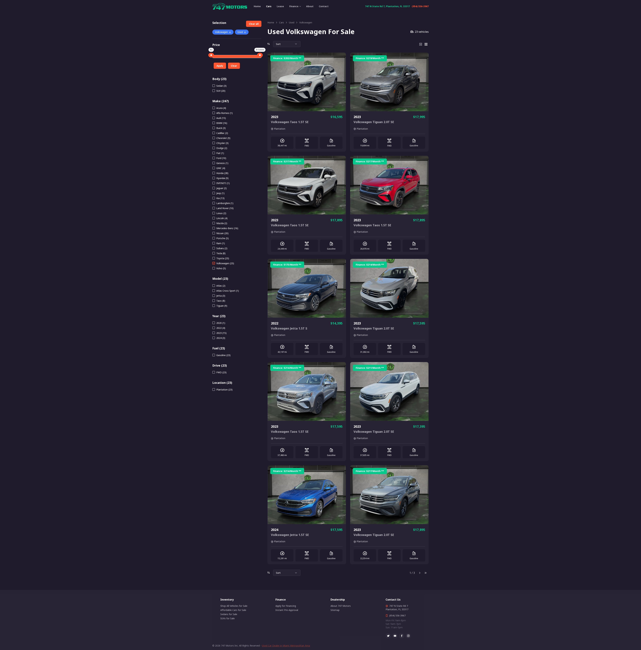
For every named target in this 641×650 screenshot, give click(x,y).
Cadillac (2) (222, 133)
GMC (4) (220, 168)
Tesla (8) (221, 253)
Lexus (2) (221, 213)
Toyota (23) (222, 258)
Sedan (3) (221, 85)
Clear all (254, 23)
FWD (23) (221, 372)
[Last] (425, 573)
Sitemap (335, 610)
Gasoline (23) (223, 355)
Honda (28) (222, 173)
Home (257, 6)
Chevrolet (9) (223, 138)
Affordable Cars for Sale (233, 610)
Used (240, 32)
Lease (280, 6)
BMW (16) (221, 123)
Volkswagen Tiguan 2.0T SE (374, 122)
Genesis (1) (222, 163)
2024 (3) (220, 338)
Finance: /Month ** (287, 58)
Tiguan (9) (221, 305)
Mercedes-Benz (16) (227, 228)
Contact (324, 6)
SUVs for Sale (227, 618)
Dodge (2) (221, 148)
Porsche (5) (222, 238)
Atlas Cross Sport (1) (227, 290)
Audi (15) (221, 118)
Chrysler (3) (222, 143)
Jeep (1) (220, 193)
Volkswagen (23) (225, 263)
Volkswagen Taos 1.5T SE (290, 122)
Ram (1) (220, 243)
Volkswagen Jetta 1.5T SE (290, 535)
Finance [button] (293, 6)
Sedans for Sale (228, 614)
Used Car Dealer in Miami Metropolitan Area (286, 645)
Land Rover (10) (225, 208)
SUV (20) (220, 90)
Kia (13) (220, 198)
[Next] (419, 573)
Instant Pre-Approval (286, 610)
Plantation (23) (224, 389)
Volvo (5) (221, 268)
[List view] (420, 44)
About (309, 6)
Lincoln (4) (222, 218)
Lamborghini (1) (224, 203)
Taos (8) (220, 300)
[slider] (211, 55)
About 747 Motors (341, 605)
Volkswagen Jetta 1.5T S (289, 328)
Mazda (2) (221, 223)
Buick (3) (221, 128)
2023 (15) (221, 333)
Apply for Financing (285, 605)
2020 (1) (220, 322)
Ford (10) (221, 158)
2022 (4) (220, 328)
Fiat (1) (220, 153)
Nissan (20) (222, 233)
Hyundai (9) (222, 178)
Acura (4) (221, 108)
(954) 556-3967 (420, 6)
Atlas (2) (220, 285)
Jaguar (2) (221, 188)
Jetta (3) (220, 295)
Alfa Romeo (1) (224, 113)
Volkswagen (221, 32)
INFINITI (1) (223, 183)
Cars (268, 6)
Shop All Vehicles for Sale (233, 605)
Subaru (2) (221, 248)
